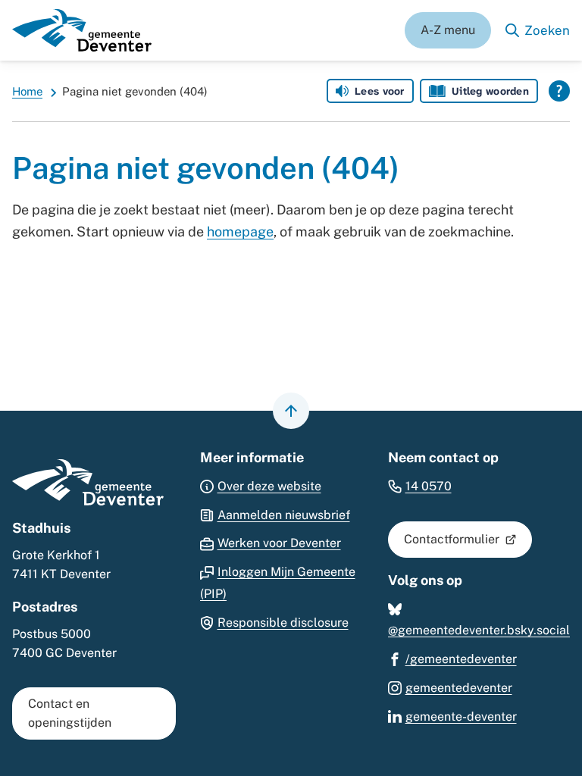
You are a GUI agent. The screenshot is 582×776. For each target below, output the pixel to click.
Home (27, 91)
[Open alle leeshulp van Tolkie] (559, 91)
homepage (240, 231)
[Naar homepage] (82, 30)
